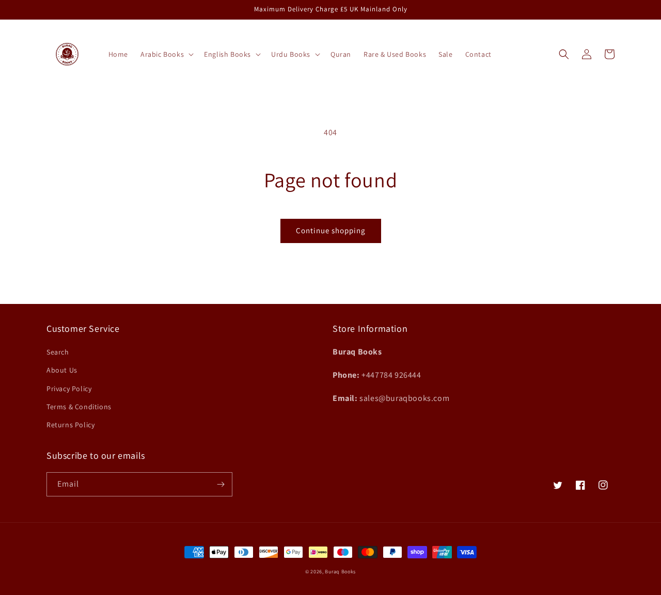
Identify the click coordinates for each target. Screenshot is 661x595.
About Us (61, 370)
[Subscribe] (220, 484)
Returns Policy (70, 424)
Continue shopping (331, 230)
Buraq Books (340, 571)
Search (57, 352)
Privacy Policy (68, 388)
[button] (166, 54)
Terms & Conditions (79, 406)
